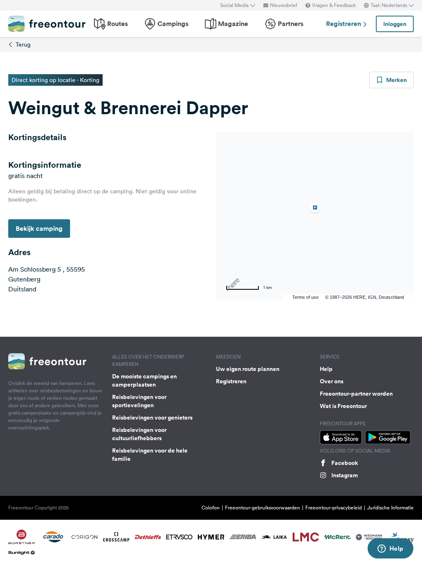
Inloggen (394, 24)
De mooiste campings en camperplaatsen (144, 380)
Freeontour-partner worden (356, 393)
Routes (117, 23)
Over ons (331, 381)
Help (326, 369)
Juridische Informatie (390, 507)
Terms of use (305, 297)
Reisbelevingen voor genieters (152, 417)
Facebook (344, 463)
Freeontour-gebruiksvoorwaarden (262, 507)
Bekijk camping (39, 228)
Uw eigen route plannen (247, 369)
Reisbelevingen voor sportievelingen (139, 401)
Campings (172, 23)
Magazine (233, 23)
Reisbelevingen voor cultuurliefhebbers (139, 434)
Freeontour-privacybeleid (333, 507)
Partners (290, 23)
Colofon (211, 507)
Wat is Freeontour (343, 406)
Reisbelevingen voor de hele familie (150, 454)
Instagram (344, 475)
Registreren (344, 23)
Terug (23, 44)
